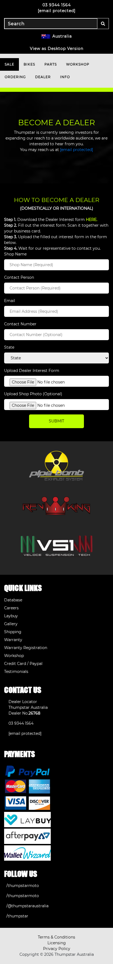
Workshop (14, 655)
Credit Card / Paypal (23, 663)
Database (13, 600)
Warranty (13, 639)
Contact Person (19, 277)
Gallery (11, 623)
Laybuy (11, 615)
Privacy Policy (56, 948)
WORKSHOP (77, 64)
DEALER (43, 77)
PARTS (50, 64)
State (9, 347)
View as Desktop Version (56, 48)
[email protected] (76, 149)
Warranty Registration (25, 647)
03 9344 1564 (57, 4)
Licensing (56, 942)
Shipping (12, 631)
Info (65, 77)
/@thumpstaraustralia (27, 905)
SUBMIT (56, 421)
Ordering (15, 77)
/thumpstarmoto (22, 885)
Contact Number (20, 324)
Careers (11, 607)
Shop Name (15, 254)
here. (91, 219)
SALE (9, 64)
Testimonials (16, 671)
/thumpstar (17, 916)
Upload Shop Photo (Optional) (33, 393)
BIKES (29, 64)
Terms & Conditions (56, 937)
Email (9, 300)
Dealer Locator (23, 701)
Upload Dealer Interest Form (31, 370)
